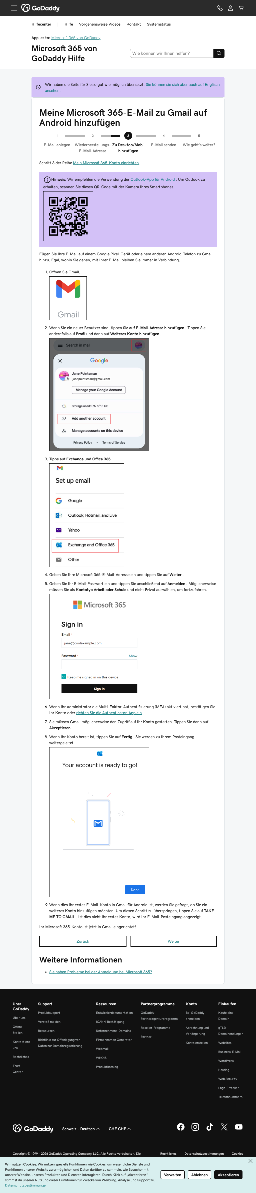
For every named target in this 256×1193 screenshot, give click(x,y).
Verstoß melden (49, 1021)
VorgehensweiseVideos (99, 24)
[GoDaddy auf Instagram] (195, 1130)
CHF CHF (117, 1129)
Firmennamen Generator (114, 1039)
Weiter (174, 941)
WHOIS (101, 1057)
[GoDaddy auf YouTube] (238, 1130)
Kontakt (133, 24)
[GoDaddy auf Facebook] (180, 1130)
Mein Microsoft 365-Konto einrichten (106, 163)
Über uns (19, 1017)
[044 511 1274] (220, 8)
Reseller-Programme (155, 1027)
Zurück (82, 941)
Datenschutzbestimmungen (204, 1153)
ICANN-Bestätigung (110, 1021)
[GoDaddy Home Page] (33, 1128)
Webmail (102, 1048)
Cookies (237, 1153)
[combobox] (172, 53)
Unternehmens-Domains (113, 1030)
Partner (146, 1036)
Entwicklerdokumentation (114, 1012)
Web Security (227, 1078)
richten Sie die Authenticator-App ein (109, 713)
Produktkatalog (107, 1066)
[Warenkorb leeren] (241, 8)
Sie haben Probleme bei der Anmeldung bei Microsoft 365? (100, 972)
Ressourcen (46, 1030)
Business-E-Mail (229, 1051)
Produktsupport (49, 1012)
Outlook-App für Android (152, 179)
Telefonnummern (230, 1096)
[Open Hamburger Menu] (12, 8)
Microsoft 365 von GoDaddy (75, 38)
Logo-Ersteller (228, 1087)
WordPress (226, 1060)
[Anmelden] (230, 8)
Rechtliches (21, 1056)
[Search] (219, 53)
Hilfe (68, 24)
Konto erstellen (197, 1042)
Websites (225, 1042)
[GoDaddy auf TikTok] (209, 1130)
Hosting (223, 1069)
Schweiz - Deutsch (78, 1129)
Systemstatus (159, 24)
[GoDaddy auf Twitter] (224, 1130)
